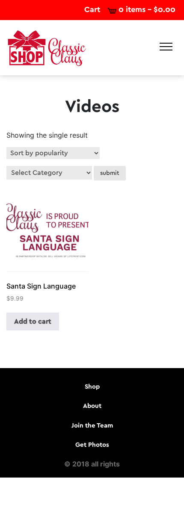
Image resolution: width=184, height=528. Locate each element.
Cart (92, 10)
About (92, 406)
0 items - (147, 10)
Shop (92, 386)
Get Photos (92, 445)
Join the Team (92, 425)
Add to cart (32, 321)
